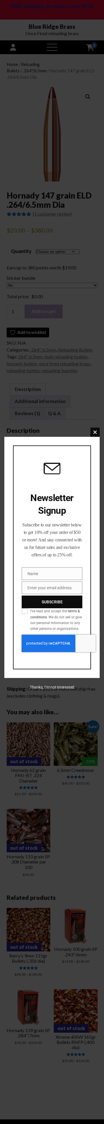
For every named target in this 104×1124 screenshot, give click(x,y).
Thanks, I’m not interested (52, 687)
